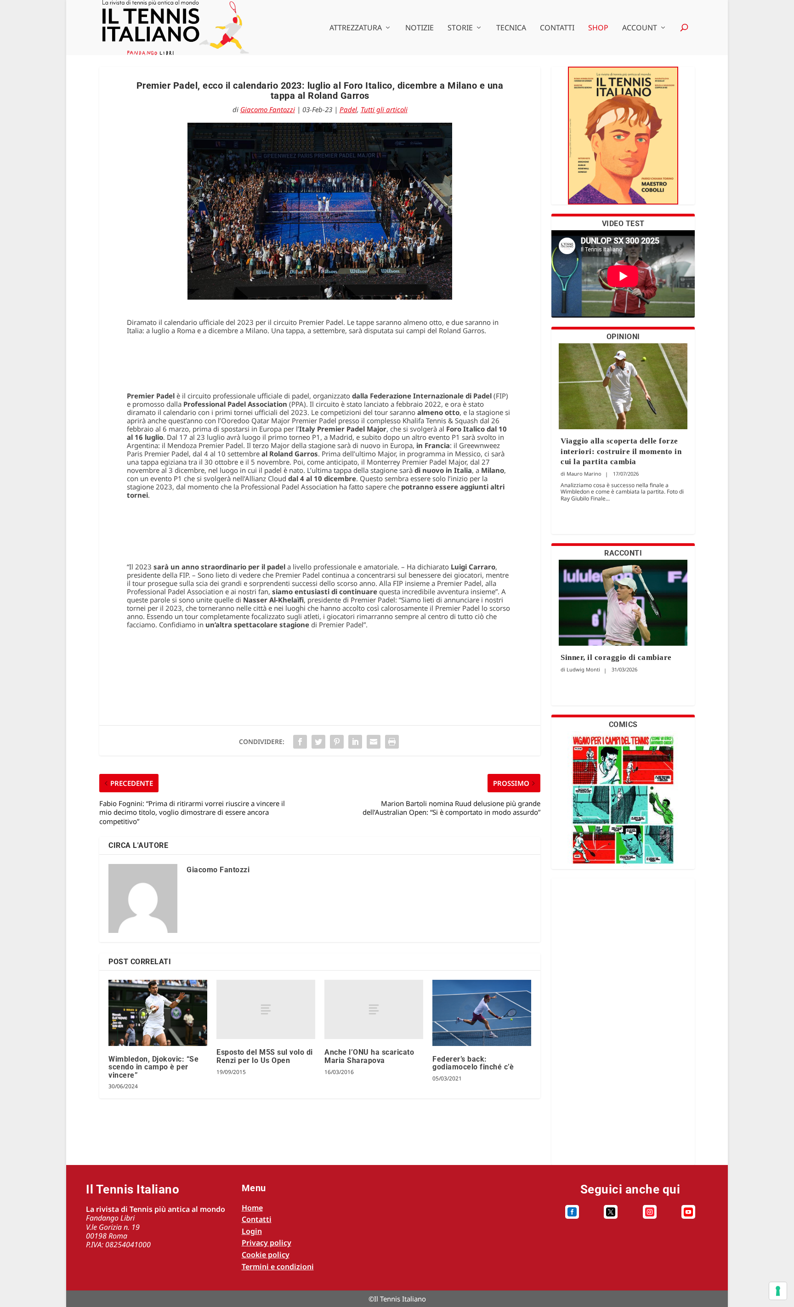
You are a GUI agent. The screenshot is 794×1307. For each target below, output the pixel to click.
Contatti (557, 28)
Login (252, 1231)
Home (252, 1208)
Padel (348, 109)
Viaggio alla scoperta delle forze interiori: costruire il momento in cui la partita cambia (621, 451)
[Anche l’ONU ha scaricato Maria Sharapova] (373, 1009)
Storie (460, 28)
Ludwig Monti (583, 669)
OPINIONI (623, 336)
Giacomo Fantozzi (267, 109)
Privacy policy (266, 1243)
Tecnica (511, 28)
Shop (598, 28)
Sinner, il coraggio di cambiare (616, 657)
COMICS (623, 724)
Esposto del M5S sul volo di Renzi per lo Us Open (264, 1056)
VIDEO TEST (623, 223)
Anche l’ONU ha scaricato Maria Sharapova (369, 1056)
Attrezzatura (355, 28)
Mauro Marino (584, 473)
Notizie (419, 28)
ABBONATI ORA (623, 141)
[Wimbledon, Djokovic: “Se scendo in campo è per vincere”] (157, 1013)
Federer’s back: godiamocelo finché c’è (473, 1063)
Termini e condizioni (278, 1267)
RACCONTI (623, 553)
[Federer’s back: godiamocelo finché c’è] (481, 1013)
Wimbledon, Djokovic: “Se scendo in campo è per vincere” (153, 1067)
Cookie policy (265, 1255)
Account (639, 28)
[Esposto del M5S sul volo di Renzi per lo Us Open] (265, 1009)
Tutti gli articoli (384, 109)
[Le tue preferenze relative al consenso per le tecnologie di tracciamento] (778, 1291)
